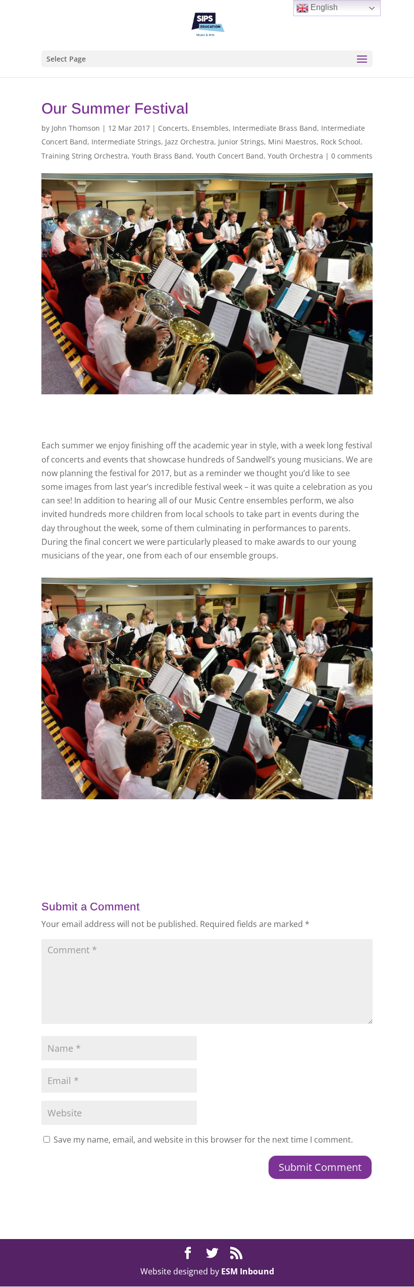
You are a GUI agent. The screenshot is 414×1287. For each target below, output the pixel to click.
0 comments (352, 156)
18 (280, 777)
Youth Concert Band (230, 156)
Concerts (173, 128)
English (323, 7)
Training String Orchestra (84, 156)
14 (245, 777)
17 (271, 777)
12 (228, 777)
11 (220, 777)
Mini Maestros (292, 141)
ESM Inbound (247, 1271)
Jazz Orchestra (189, 141)
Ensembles (210, 128)
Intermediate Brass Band (275, 128)
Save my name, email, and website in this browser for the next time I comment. (203, 1139)
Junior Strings (241, 141)
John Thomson (75, 128)
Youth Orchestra (295, 156)
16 (263, 777)
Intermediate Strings (126, 141)
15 (254, 777)
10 (211, 777)
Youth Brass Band (162, 156)
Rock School (340, 141)
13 (237, 777)
